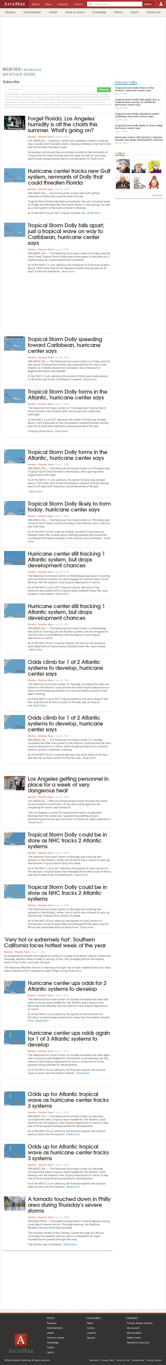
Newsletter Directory (138, 1342)
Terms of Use (123, 1360)
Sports (135, 12)
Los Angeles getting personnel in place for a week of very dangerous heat (68, 784)
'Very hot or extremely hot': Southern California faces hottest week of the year (55, 942)
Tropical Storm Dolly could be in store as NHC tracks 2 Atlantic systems (67, 840)
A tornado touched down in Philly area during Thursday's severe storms (69, 1204)
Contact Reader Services (140, 1323)
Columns (91, 1332)
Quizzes (91, 1337)
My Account (133, 1327)
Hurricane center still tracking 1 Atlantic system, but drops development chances (66, 559)
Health (53, 12)
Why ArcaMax (134, 1332)
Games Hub (153, 12)
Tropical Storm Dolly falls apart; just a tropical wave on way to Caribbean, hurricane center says (66, 233)
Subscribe (104, 89)
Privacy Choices (153, 1360)
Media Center (134, 1337)
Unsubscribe (138, 1360)
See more (157, 195)
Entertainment (32, 12)
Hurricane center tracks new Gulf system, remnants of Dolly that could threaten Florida (69, 176)
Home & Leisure (75, 12)
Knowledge (99, 12)
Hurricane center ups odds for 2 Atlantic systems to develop (67, 985)
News (90, 1323)
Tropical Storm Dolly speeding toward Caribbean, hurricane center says (65, 344)
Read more (97, 158)
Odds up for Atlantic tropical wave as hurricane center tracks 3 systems (68, 1099)
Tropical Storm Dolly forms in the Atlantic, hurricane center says (67, 394)
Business (10, 12)
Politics (118, 12)
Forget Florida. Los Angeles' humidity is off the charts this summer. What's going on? (62, 124)
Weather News (45, 136)
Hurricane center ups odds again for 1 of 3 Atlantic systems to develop (69, 1038)
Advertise (94, 1360)
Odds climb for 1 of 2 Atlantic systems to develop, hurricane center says (65, 667)
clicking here (77, 107)
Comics (91, 1327)
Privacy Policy (107, 1360)
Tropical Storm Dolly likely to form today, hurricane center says (69, 506)
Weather (32, 136)
